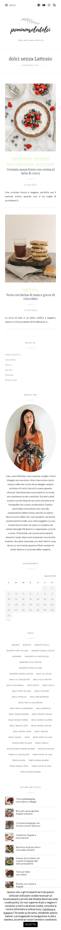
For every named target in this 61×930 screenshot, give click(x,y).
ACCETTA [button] (30, 924)
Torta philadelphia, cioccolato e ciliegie (26, 800)
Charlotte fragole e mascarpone (26, 836)
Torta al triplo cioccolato (23, 873)
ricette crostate (22, 158)
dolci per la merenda (21, 708)
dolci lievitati (41, 691)
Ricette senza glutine (20, 164)
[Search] (54, 5)
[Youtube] (43, 5)
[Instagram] (49, 5)
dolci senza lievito (41, 726)
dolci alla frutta (42, 679)
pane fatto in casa (42, 737)
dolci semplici (43, 708)
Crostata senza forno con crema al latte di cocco (31, 171)
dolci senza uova (22, 731)
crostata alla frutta (30, 662)
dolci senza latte (19, 726)
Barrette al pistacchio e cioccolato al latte (28, 848)
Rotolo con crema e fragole (26, 885)
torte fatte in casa (42, 766)
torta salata (18, 760)
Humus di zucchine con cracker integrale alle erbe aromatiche (28, 861)
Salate (9, 370)
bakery (16, 645)
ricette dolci (41, 158)
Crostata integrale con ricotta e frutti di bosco (28, 824)
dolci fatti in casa (21, 691)
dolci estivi (33, 685)
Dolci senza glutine (42, 720)
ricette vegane (45, 164)
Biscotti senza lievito (43, 651)
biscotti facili (42, 645)
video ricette (13, 355)
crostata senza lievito (21, 674)
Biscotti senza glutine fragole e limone (27, 812)
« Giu (7, 619)
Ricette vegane (46, 749)
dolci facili (49, 685)
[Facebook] (38, 5)
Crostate (10, 360)
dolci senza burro (19, 714)
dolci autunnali (15, 685)
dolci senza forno (18, 720)
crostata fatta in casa (30, 668)
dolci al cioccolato (19, 679)
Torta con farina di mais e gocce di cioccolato (30, 297)
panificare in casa (22, 743)
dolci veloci (15, 737)
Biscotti (27, 645)
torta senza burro (39, 760)
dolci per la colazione (30, 703)
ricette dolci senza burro (21, 749)
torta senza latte (19, 766)
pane (27, 737)
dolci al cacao (44, 674)
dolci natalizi (19, 697)
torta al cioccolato (18, 754)
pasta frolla (42, 743)
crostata (17, 656)
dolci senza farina (42, 714)
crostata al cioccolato (37, 656)
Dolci (8, 365)
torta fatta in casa (43, 754)
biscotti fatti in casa (17, 651)
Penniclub (11, 380)
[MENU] (6, 5)
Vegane (9, 375)
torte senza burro (31, 772)
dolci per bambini (39, 697)
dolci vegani (41, 731)
